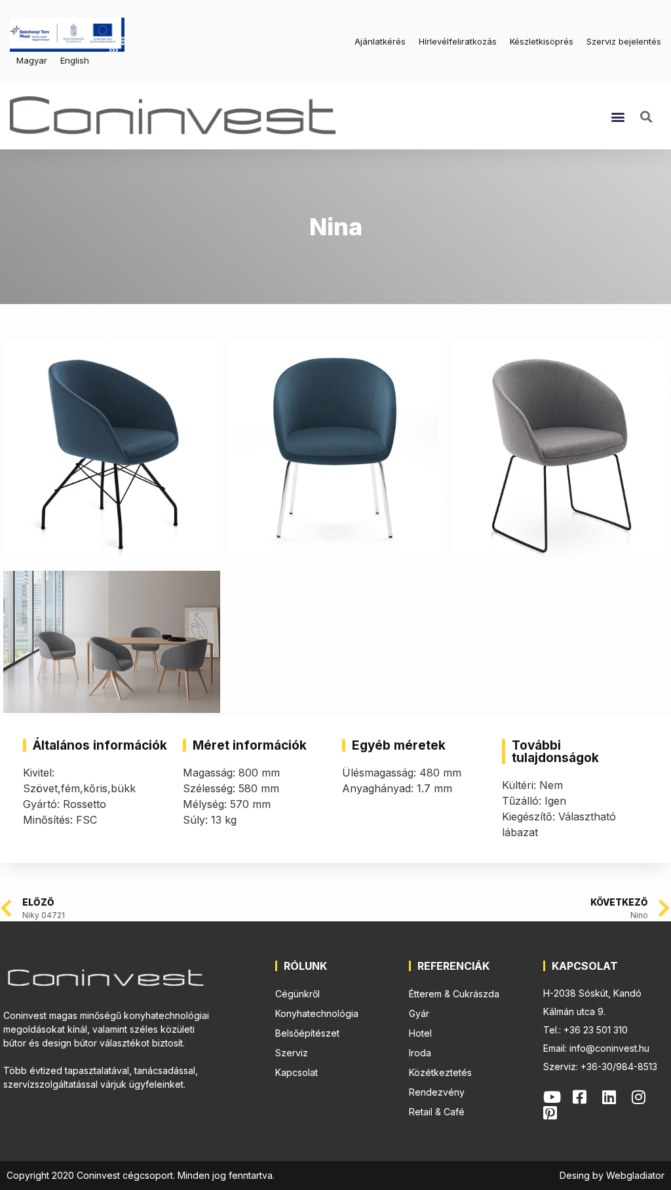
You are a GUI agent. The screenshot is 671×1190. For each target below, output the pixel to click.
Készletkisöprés (541, 41)
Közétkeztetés (440, 1072)
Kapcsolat (296, 1072)
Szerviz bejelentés (623, 41)
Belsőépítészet (307, 1033)
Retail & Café (437, 1111)
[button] (617, 116)
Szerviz (291, 1052)
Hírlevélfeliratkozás (458, 41)
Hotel (420, 1033)
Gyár (419, 1013)
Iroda (420, 1052)
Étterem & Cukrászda (454, 993)
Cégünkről (297, 993)
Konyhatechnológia (316, 1013)
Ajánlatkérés (380, 41)
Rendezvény (437, 1092)
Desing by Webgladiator (612, 1175)
